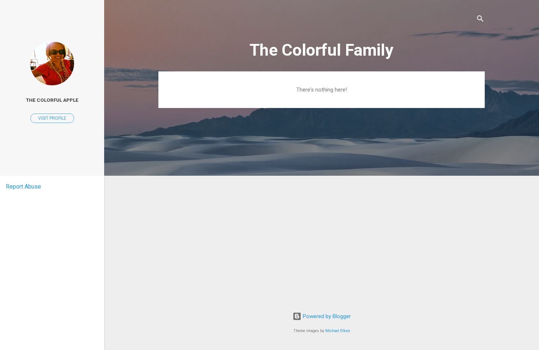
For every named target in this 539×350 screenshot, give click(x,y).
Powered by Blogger (326, 316)
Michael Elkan (337, 330)
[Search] (480, 20)
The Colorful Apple (52, 100)
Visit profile (52, 118)
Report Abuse (23, 186)
